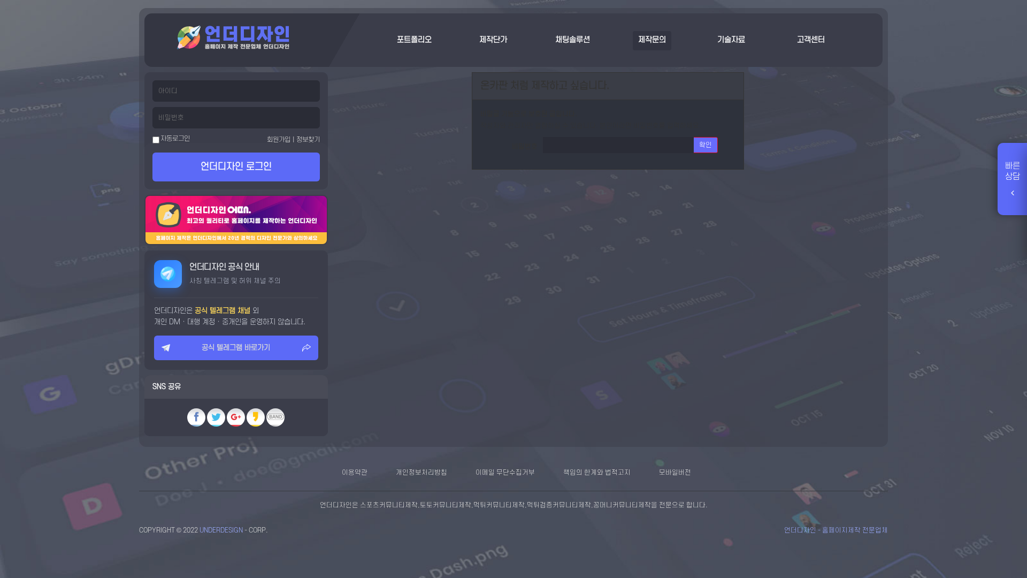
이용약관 (354, 472)
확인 (705, 145)
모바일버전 (675, 472)
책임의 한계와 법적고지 (597, 472)
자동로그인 (174, 138)
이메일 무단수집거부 (505, 472)
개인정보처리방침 (421, 472)
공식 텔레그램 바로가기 (236, 348)
